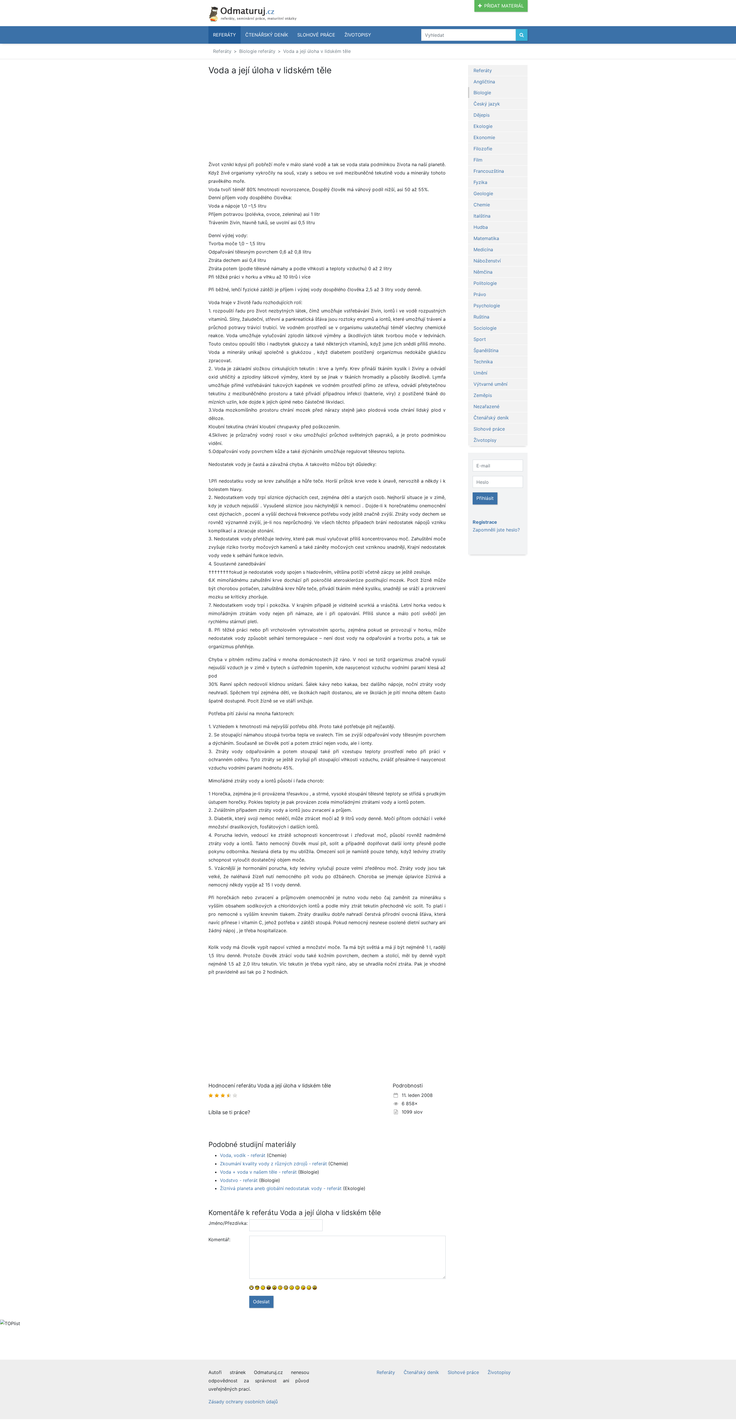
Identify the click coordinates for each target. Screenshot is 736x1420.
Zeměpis (483, 395)
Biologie (482, 92)
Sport (480, 339)
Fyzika (480, 182)
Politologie (485, 283)
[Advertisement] (256, 118)
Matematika (486, 238)
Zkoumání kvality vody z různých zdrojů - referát (273, 1163)
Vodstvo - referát (239, 1180)
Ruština (481, 317)
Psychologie (487, 305)
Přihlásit (485, 498)
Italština (482, 216)
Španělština (486, 350)
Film (478, 160)
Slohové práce (316, 35)
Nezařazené (486, 406)
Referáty (224, 35)
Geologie (483, 193)
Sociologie (485, 328)
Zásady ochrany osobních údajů (243, 1401)
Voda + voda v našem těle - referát (258, 1172)
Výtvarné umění (490, 384)
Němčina (483, 272)
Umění (480, 373)
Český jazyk (487, 104)
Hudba (481, 227)
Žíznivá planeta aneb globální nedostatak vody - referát (281, 1188)
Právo (480, 294)
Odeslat (261, 1301)
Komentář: (219, 1239)
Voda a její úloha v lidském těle (317, 51)
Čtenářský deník (266, 35)
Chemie (482, 205)
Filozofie (483, 148)
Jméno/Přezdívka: (226, 1223)
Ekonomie (484, 137)
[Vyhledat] (522, 35)
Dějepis (482, 115)
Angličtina (484, 82)
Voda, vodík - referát (242, 1155)
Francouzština (489, 171)
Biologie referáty (257, 51)
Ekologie (483, 126)
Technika (483, 361)
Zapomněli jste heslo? (496, 530)
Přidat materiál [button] (504, 6)
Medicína (483, 249)
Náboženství (487, 261)
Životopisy (357, 35)
